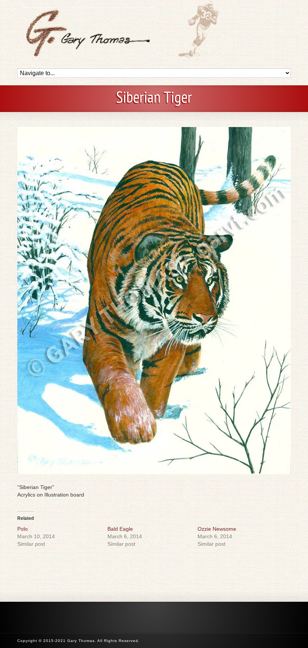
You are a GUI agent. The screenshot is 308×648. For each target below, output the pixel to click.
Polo (22, 529)
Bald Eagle (120, 529)
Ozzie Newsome (217, 529)
